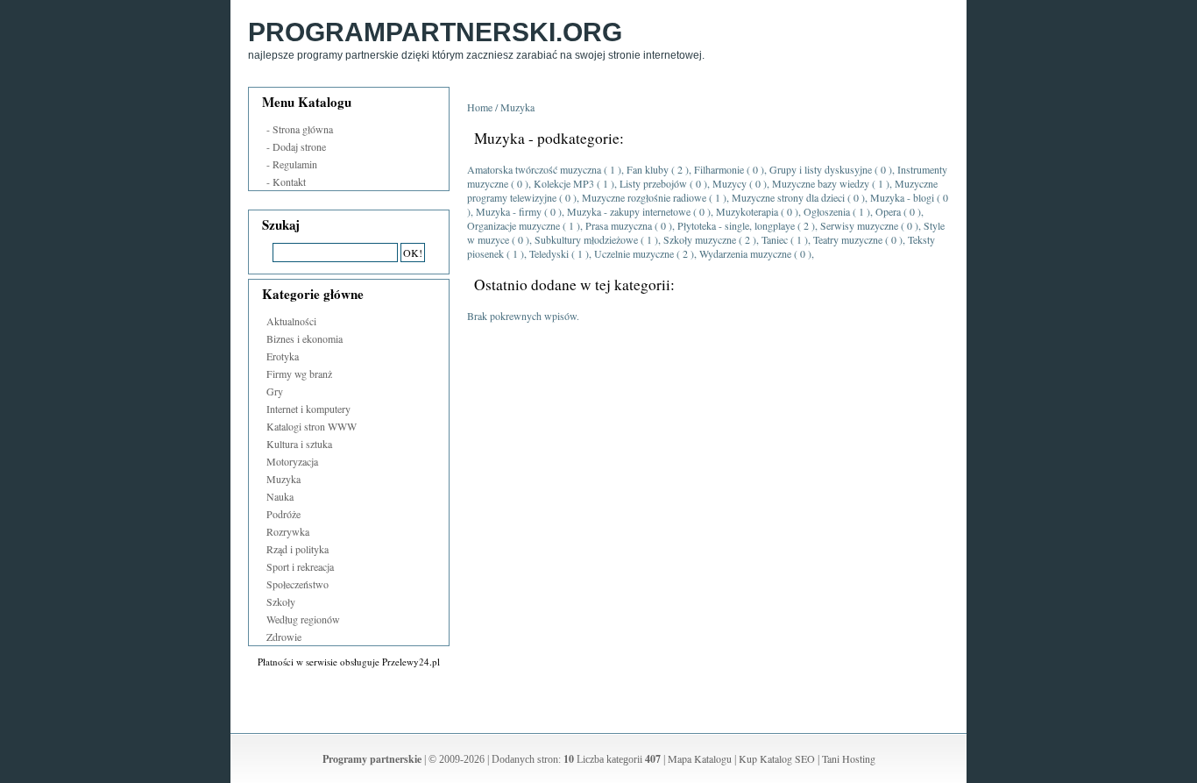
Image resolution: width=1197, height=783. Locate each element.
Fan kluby (648, 169)
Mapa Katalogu (700, 758)
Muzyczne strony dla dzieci (788, 197)
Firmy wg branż (299, 374)
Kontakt (289, 181)
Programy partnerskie (371, 758)
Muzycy (729, 183)
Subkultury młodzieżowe (586, 239)
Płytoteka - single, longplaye (736, 225)
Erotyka (282, 356)
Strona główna (303, 129)
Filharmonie (719, 169)
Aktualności (291, 321)
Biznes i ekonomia (304, 338)
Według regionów (303, 619)
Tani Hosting (848, 758)
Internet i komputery (308, 409)
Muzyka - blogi (902, 197)
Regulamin (295, 164)
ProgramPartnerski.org (435, 32)
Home (479, 107)
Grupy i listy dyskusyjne (820, 169)
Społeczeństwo (297, 584)
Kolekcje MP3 (564, 183)
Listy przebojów (653, 183)
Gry (274, 391)
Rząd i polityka (297, 549)
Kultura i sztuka (299, 444)
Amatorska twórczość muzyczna (534, 169)
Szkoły (280, 601)
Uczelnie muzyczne (634, 253)
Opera (888, 211)
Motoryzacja (292, 461)
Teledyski (549, 253)
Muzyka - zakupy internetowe (629, 211)
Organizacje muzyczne (513, 225)
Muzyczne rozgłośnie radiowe (644, 197)
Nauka (280, 496)
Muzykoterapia (747, 211)
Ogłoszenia (827, 211)
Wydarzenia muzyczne (745, 253)
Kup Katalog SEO (777, 758)
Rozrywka (287, 531)
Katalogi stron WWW (311, 426)
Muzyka (283, 479)
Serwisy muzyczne (859, 225)
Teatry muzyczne (847, 239)
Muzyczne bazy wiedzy (820, 183)
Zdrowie (283, 637)
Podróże (283, 514)
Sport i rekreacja (300, 566)
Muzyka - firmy (509, 211)
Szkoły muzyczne (699, 239)
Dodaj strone (299, 146)
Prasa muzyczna (618, 225)
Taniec (774, 239)
